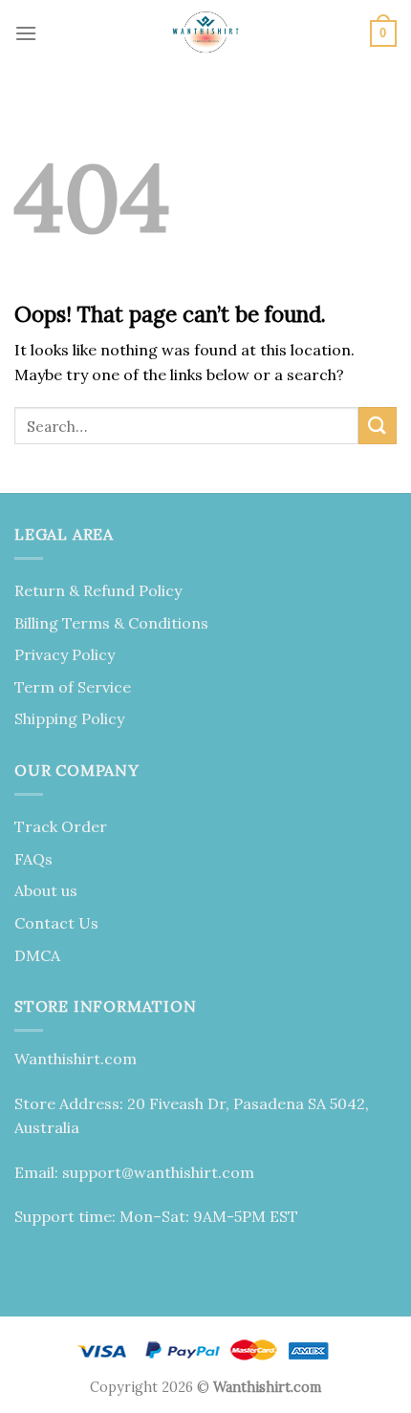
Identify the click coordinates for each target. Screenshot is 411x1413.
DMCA (37, 955)
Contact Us (56, 922)
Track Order (60, 826)
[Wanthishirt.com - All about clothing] (205, 33)
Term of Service (72, 686)
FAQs (33, 858)
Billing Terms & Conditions (111, 622)
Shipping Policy (69, 718)
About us (45, 890)
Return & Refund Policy (98, 590)
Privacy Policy (64, 654)
